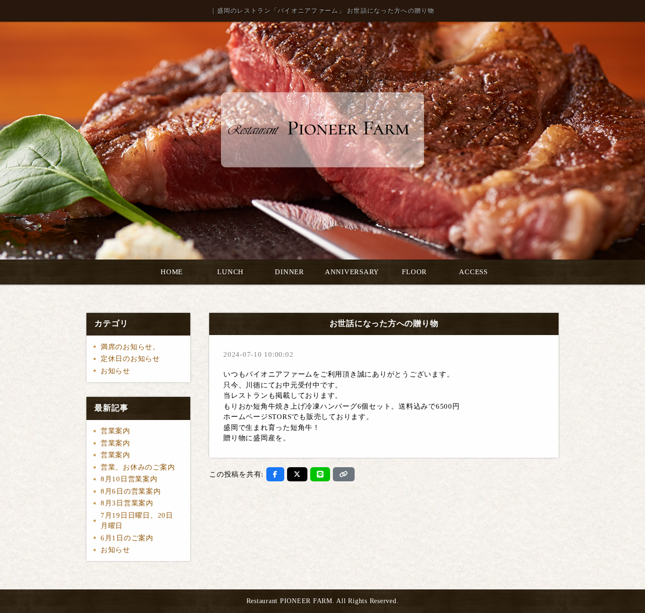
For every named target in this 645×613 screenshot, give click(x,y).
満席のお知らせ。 (130, 347)
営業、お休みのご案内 (138, 467)
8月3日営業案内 (127, 503)
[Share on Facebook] (275, 474)
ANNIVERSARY (352, 272)
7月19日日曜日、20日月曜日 (137, 521)
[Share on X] (297, 474)
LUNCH (230, 272)
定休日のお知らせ (130, 358)
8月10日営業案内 (129, 479)
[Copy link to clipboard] (344, 474)
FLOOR (414, 272)
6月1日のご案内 (127, 538)
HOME (172, 272)
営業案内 (115, 431)
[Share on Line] (320, 474)
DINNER (289, 272)
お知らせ (115, 371)
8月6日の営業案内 (131, 491)
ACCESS (473, 272)
